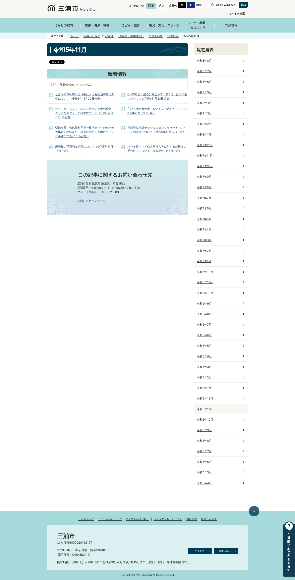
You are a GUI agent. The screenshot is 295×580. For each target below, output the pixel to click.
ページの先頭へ (254, 511)
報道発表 (173, 36)
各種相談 (191, 519)
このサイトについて (110, 519)
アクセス (199, 550)
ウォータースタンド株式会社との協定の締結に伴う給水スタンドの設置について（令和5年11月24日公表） (84, 113)
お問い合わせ (226, 550)
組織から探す (91, 36)
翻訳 (243, 4)
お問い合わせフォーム (91, 200)
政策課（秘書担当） (131, 36)
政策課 (109, 36)
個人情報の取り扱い (137, 519)
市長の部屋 (156, 36)
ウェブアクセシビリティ (168, 519)
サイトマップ (86, 519)
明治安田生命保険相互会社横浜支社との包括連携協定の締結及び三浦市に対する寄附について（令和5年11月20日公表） (84, 132)
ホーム (74, 36)
